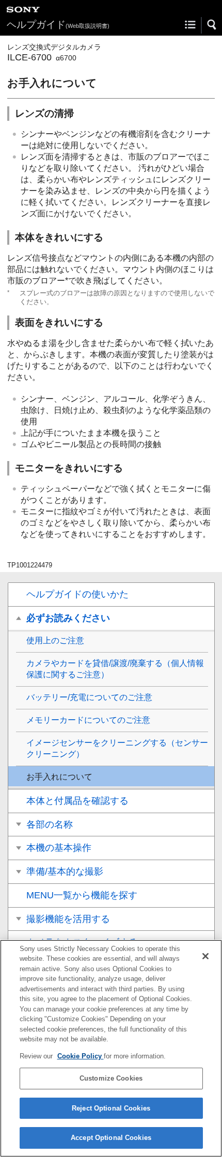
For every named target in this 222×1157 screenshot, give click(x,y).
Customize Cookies (111, 1078)
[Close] (205, 956)
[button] (212, 25)
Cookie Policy (80, 1056)
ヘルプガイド (58, 24)
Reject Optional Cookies (111, 1108)
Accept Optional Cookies (111, 1138)
